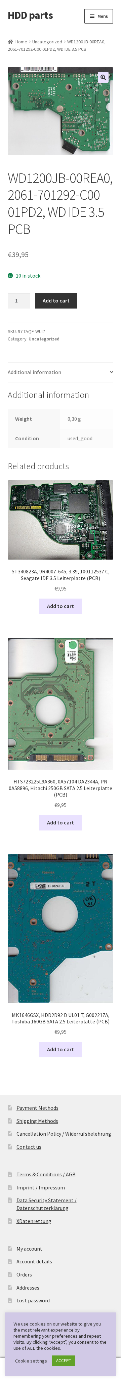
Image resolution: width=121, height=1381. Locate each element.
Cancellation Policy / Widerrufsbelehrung (63, 1133)
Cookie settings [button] (31, 1361)
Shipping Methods (37, 1121)
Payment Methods (37, 1107)
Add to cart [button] (60, 606)
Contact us (28, 1146)
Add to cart (56, 300)
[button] (103, 77)
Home (21, 42)
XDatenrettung (33, 1221)
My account (29, 1248)
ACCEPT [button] (63, 1361)
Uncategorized (47, 42)
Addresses (27, 1287)
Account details (34, 1261)
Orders (24, 1274)
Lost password (33, 1300)
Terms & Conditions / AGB (46, 1174)
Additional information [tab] (34, 372)
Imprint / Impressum (40, 1187)
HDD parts (30, 15)
